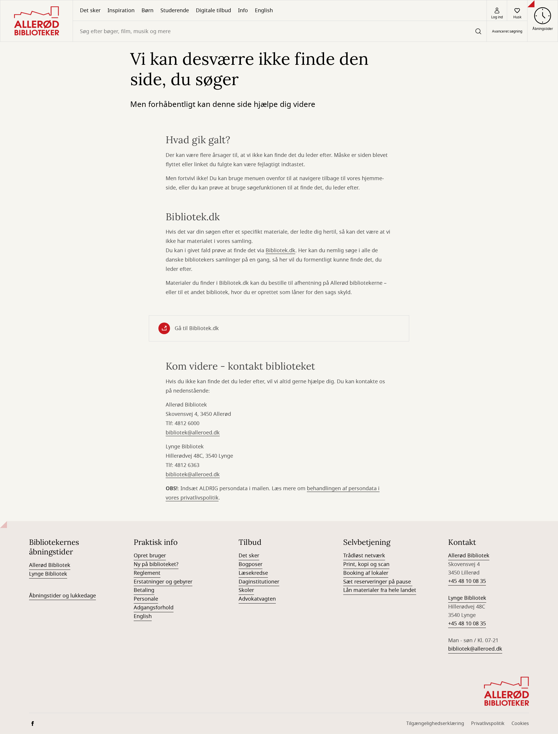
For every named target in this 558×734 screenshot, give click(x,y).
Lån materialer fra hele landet (379, 590)
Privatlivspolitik (488, 723)
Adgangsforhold (154, 607)
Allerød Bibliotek (49, 565)
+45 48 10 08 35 (467, 581)
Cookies (520, 723)
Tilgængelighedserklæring (435, 723)
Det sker (90, 10)
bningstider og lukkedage (64, 595)
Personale (146, 599)
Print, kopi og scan (366, 564)
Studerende (174, 10)
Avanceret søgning (507, 31)
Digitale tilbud (213, 10)
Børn (147, 10)
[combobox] (280, 31)
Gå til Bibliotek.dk (197, 328)
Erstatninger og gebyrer (163, 582)
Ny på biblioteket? (156, 564)
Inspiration (121, 10)
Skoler (246, 590)
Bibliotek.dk (280, 250)
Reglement (147, 573)
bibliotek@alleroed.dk (193, 432)
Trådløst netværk (364, 555)
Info (243, 10)
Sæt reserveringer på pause (377, 582)
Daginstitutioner (259, 582)
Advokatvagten (257, 599)
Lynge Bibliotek (48, 574)
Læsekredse (253, 573)
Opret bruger (150, 555)
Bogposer (250, 564)
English (264, 10)
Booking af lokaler (365, 573)
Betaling (144, 590)
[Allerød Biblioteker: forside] (36, 21)
